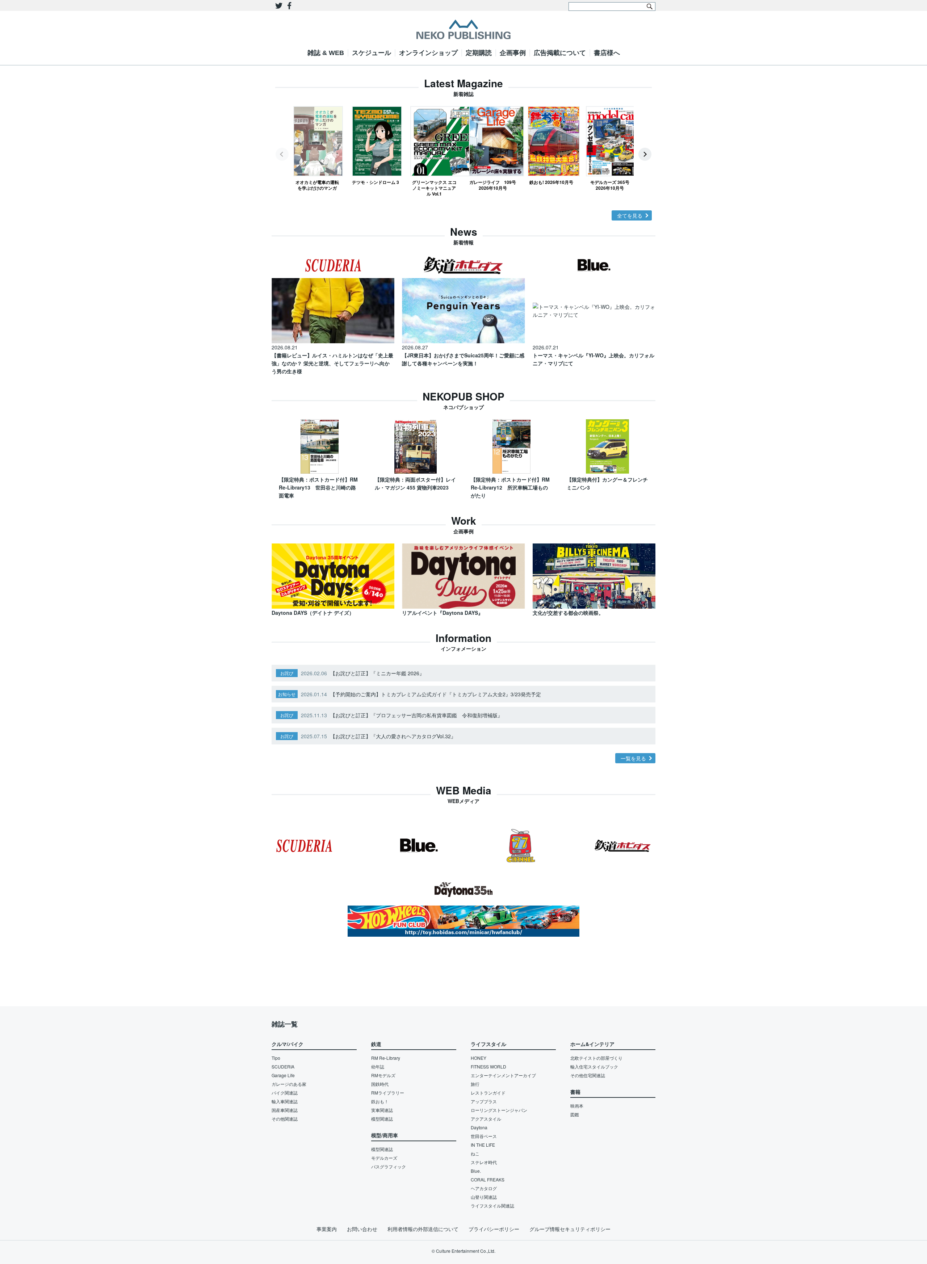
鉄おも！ (380, 1101)
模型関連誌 (382, 1119)
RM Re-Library (385, 1058)
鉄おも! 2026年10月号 (551, 182)
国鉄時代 (380, 1084)
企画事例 (513, 52)
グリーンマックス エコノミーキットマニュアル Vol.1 (434, 188)
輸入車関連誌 (285, 1101)
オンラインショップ (428, 52)
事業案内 (326, 1228)
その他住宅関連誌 (587, 1075)
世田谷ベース (484, 1136)
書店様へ (607, 52)
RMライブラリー (387, 1092)
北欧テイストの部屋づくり (596, 1058)
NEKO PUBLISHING (463, 29)
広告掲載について (560, 52)
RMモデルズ (383, 1075)
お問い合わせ (362, 1228)
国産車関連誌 (285, 1110)
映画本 (576, 1106)
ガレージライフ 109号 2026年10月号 (492, 185)
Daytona (479, 1127)
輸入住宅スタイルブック (594, 1066)
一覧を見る (633, 758)
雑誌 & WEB (325, 52)
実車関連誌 (382, 1110)
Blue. (476, 1171)
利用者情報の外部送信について (422, 1228)
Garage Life (283, 1075)
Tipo (276, 1058)
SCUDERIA (283, 1066)
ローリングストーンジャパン (499, 1110)
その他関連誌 (285, 1119)
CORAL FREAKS (487, 1179)
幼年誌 (377, 1066)
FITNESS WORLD (488, 1066)
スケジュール (371, 52)
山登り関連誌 (484, 1197)
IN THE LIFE (483, 1145)
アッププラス (484, 1101)
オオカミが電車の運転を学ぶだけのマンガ (317, 185)
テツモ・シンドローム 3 (375, 182)
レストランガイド (488, 1092)
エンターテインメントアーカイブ (503, 1075)
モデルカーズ (384, 1158)
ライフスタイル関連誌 (492, 1205)
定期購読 (479, 52)
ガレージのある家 (289, 1084)
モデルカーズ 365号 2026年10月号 (609, 185)
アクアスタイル (486, 1119)
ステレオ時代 (484, 1162)
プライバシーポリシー (494, 1228)
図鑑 (574, 1114)
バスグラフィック (388, 1166)
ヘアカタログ (484, 1188)
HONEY (478, 1058)
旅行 (475, 1084)
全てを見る (629, 215)
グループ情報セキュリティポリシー (570, 1228)
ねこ (475, 1153)
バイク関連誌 (285, 1092)
